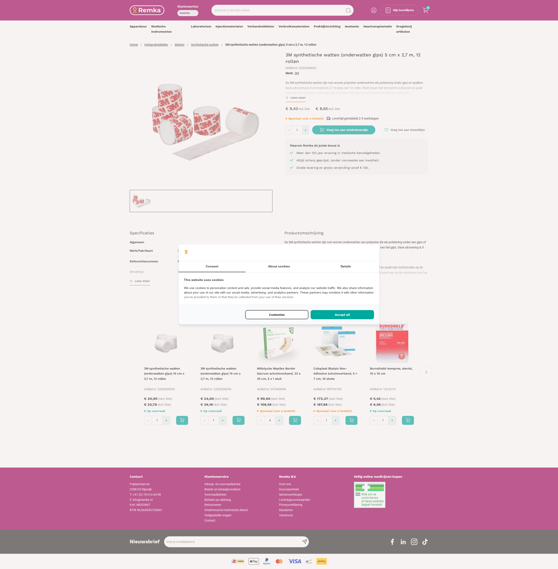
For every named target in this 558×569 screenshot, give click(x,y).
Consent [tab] (212, 266)
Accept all (342, 314)
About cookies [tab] (279, 266)
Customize (277, 314)
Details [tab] (346, 266)
